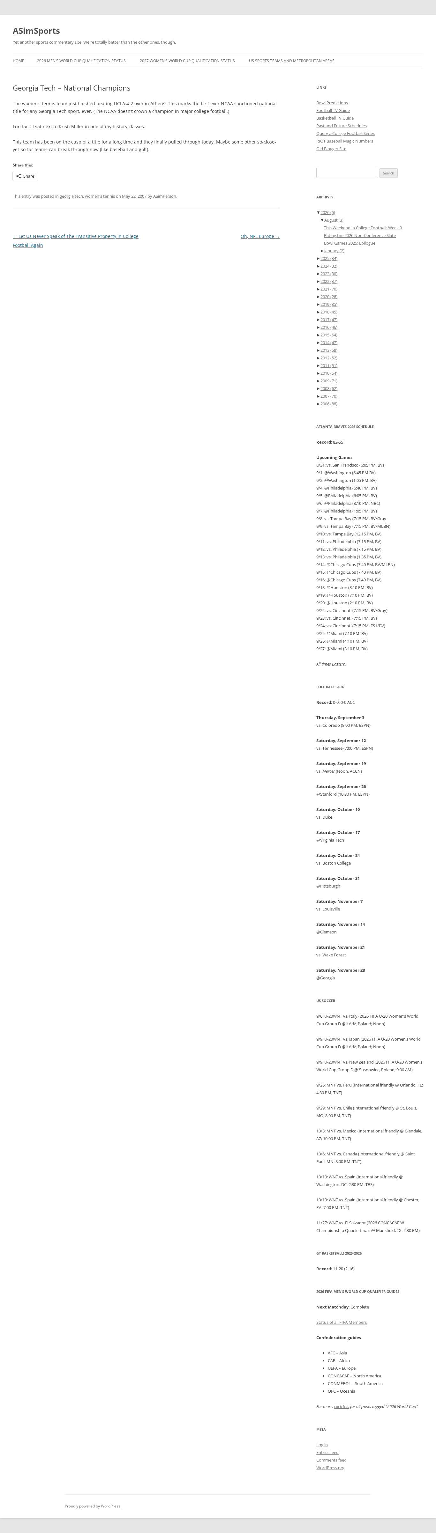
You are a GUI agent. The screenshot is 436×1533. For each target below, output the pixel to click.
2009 (328, 381)
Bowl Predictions (332, 103)
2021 (328, 289)
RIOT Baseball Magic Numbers (344, 141)
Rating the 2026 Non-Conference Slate (360, 235)
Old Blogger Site (331, 148)
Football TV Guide (333, 110)
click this (341, 1406)
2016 (328, 327)
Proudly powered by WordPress (92, 1506)
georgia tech (71, 196)
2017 (328, 319)
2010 (328, 373)
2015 (328, 335)
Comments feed (331, 1460)
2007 (328, 396)
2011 (328, 365)
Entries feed (327, 1452)
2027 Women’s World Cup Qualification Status (187, 60)
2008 (328, 388)
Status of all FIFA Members (341, 1322)
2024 (328, 266)
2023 (328, 273)
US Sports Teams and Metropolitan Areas (292, 60)
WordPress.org (330, 1467)
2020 (328, 296)
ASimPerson (164, 196)
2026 (327, 212)
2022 (328, 281)
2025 (328, 258)
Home (18, 60)
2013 (328, 350)
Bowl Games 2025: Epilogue (349, 243)
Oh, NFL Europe (260, 236)
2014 (328, 342)
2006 (328, 404)
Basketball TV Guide (335, 118)
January (334, 251)
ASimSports (36, 30)
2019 (328, 304)
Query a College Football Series (345, 133)
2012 (328, 358)
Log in (322, 1445)
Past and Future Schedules (341, 126)
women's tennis (100, 196)
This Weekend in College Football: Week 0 (363, 228)
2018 (328, 312)
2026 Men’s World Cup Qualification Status (81, 60)
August (333, 220)
